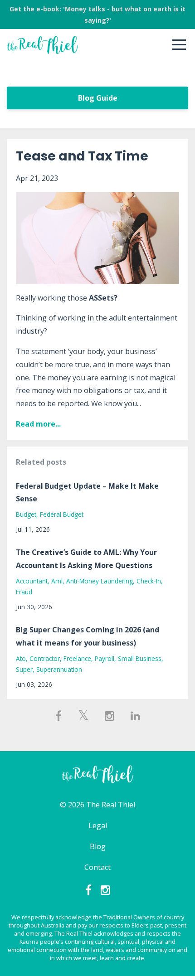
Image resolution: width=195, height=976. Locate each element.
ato (21, 658)
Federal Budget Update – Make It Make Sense (87, 492)
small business (139, 658)
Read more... (38, 424)
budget (26, 514)
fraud (24, 592)
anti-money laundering (99, 581)
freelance (77, 658)
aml (57, 581)
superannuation (59, 669)
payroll (104, 658)
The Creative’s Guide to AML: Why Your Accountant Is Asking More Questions (86, 558)
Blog (98, 846)
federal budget (61, 514)
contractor (44, 658)
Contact (97, 867)
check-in (148, 581)
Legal (97, 825)
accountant (32, 581)
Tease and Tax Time (82, 156)
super (24, 669)
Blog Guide (97, 98)
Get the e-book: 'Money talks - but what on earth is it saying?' (97, 14)
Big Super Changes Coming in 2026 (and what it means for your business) (87, 636)
